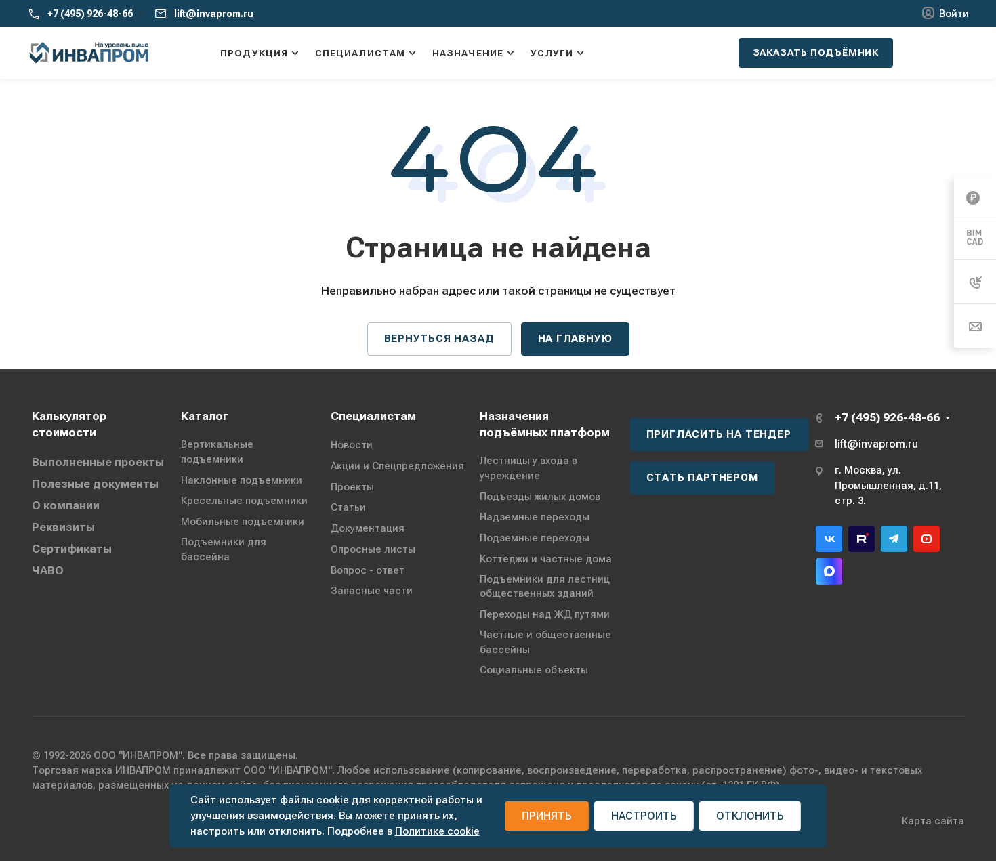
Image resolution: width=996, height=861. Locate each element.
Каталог (204, 416)
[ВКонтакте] (829, 539)
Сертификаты (72, 548)
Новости (352, 445)
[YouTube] (926, 539)
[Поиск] (710, 52)
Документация (367, 528)
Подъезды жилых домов (540, 496)
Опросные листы (373, 549)
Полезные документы (95, 483)
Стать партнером (702, 477)
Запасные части (372, 591)
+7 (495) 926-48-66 (90, 13)
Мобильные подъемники (242, 522)
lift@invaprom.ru (213, 13)
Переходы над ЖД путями (545, 614)
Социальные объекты (534, 670)
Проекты (352, 487)
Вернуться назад (439, 339)
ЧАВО (48, 570)
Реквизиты (63, 527)
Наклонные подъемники (241, 480)
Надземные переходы (534, 517)
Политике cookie (437, 831)
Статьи (348, 507)
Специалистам (373, 416)
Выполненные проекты (98, 462)
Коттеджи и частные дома (546, 559)
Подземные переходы (534, 538)
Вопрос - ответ (367, 570)
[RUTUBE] (861, 539)
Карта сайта (933, 821)
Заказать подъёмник (816, 52)
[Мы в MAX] (829, 571)
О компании (66, 505)
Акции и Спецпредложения (397, 466)
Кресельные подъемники (244, 501)
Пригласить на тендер (718, 434)
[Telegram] (894, 539)
